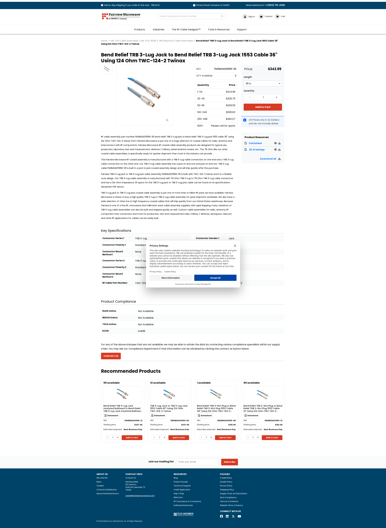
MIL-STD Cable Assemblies (124, 40)
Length (248, 77)
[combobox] (191, 16)
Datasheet (255, 143)
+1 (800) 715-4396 (275, 5)
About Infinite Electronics (107, 493)
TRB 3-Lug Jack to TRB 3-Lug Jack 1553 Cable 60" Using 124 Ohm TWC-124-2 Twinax (169, 408)
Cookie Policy (226, 478)
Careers (100, 485)
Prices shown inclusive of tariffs (212, 5)
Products (139, 29)
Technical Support (182, 485)
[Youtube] (239, 516)
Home (104, 40)
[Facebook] (221, 516)
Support (242, 29)
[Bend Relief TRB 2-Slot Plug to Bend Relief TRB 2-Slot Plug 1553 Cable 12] (263, 390)
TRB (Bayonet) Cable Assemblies (176, 40)
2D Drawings (257, 149)
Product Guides (181, 481)
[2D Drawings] (276, 149)
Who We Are (101, 478)
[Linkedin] (227, 516)
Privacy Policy (226, 485)
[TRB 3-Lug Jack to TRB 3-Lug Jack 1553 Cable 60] (170, 390)
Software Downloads (183, 505)
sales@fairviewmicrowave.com (140, 495)
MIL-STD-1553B (148, 40)
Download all (268, 159)
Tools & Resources (219, 29)
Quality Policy (226, 481)
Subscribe (229, 461)
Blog (176, 478)
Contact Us (130, 478)
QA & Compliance (228, 497)
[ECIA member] (183, 514)
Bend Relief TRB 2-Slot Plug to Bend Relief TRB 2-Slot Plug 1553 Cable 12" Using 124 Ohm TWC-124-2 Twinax (263, 408)
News (98, 481)
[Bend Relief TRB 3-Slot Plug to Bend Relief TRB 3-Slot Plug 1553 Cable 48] (216, 390)
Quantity (249, 90)
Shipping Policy (227, 489)
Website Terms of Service (231, 505)
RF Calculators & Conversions (187, 501)
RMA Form (178, 497)
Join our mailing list (161, 461)
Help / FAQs (179, 493)
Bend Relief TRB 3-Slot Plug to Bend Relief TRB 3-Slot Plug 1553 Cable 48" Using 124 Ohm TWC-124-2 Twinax (216, 408)
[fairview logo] (121, 16)
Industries (158, 29)
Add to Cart (263, 107)
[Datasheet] (276, 143)
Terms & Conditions (229, 501)
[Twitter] (233, 516)
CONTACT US (111, 356)
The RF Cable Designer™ (186, 29)
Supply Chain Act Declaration (233, 493)
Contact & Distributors (106, 489)
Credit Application (182, 489)
